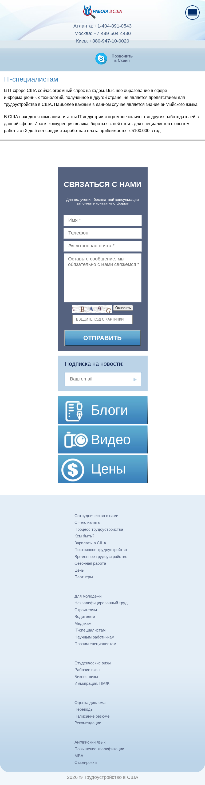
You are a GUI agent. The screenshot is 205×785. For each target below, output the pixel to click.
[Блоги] (103, 398)
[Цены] (103, 455)
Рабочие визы (87, 669)
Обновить (123, 308)
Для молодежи (87, 596)
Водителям (84, 616)
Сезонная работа (90, 563)
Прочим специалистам (95, 643)
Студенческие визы (92, 663)
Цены (79, 570)
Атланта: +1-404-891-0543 (102, 26)
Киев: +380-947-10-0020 (102, 41)
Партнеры (83, 577)
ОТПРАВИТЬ (102, 337)
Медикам (82, 623)
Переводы (83, 709)
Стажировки (85, 762)
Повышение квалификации (99, 748)
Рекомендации (87, 723)
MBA (78, 755)
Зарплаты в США (90, 543)
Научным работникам (94, 637)
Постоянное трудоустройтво (100, 549)
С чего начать (87, 522)
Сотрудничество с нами (96, 515)
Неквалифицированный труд (101, 603)
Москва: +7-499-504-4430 (102, 33)
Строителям (85, 609)
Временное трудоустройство (100, 556)
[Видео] (103, 426)
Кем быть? (84, 536)
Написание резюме (91, 716)
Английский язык (89, 742)
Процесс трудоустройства (98, 529)
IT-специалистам (89, 630)
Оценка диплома (89, 702)
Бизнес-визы (86, 676)
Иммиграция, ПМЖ (91, 683)
